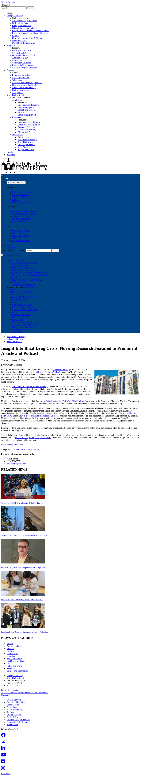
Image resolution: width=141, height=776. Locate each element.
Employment (12, 724)
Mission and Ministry (27, 130)
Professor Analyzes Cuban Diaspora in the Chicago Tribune (24, 568)
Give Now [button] (29, 287)
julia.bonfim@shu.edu (16, 464)
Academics (17, 100)
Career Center (13, 705)
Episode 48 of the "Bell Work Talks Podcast (65, 401)
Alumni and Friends (26, 132)
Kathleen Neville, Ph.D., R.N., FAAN (45, 372)
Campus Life (12, 653)
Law (9, 663)
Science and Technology (17, 671)
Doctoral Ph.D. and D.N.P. (24, 55)
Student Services (14, 700)
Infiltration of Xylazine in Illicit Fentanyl (30, 386)
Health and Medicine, (21, 449)
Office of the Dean (20, 23)
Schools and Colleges (27, 110)
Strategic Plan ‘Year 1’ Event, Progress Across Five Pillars (24, 535)
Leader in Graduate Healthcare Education (30, 33)
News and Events (19, 40)
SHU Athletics (24, 147)
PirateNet (11, 154)
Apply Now (17, 92)
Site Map (10, 712)
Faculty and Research (21, 25)
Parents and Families (16, 702)
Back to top (6, 773)
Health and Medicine (16, 661)
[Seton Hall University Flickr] (4, 762)
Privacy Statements (9, 690)
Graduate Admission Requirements (27, 82)
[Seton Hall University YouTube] (4, 756)
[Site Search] (2, 175)
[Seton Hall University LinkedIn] (4, 749)
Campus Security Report (17, 722)
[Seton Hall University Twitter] (4, 742)
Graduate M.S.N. (19, 53)
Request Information (21, 75)
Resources (16, 117)
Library (15, 35)
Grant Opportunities (20, 77)
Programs (11, 45)
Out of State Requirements (23, 43)
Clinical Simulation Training (24, 28)
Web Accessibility (14, 710)
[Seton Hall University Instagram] (4, 769)
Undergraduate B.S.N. (22, 50)
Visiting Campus (14, 714)
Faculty (21, 112)
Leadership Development (23, 65)
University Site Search (16, 250)
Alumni (10, 643)
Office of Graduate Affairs (29, 125)
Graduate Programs (26, 107)
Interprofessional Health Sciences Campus (30, 30)
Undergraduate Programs (28, 105)
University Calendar (26, 144)
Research (35, 449)
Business (10, 651)
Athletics (10, 648)
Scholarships (17, 80)
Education (11, 656)
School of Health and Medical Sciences (41, 416)
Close (10, 13)
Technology (12, 707)
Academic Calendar (26, 127)
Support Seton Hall (26, 149)
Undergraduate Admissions (29, 122)
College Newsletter (20, 90)
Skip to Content (8, 2)
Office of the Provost (27, 115)
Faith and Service (14, 658)
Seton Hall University (16, 95)
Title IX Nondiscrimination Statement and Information (24, 692)
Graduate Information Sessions (25, 85)
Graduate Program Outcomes (24, 68)
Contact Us (6, 695)
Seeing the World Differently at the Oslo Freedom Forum (23, 503)
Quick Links (17, 134)
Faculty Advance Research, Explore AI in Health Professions (24, 632)
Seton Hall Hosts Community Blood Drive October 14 (22, 600)
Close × (5, 5)
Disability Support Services (18, 719)
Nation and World (14, 666)
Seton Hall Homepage (27, 139)
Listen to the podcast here (12, 445)
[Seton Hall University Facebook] (4, 736)
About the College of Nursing (25, 20)
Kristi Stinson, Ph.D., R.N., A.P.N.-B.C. (33, 437)
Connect (10, 70)
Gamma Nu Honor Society (24, 87)
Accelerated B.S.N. (20, 58)
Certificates (17, 60)
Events (10, 152)
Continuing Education (21, 63)
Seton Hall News (25, 142)
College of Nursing (15, 15)
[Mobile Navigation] (7, 178)
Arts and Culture (14, 646)
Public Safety (12, 717)
